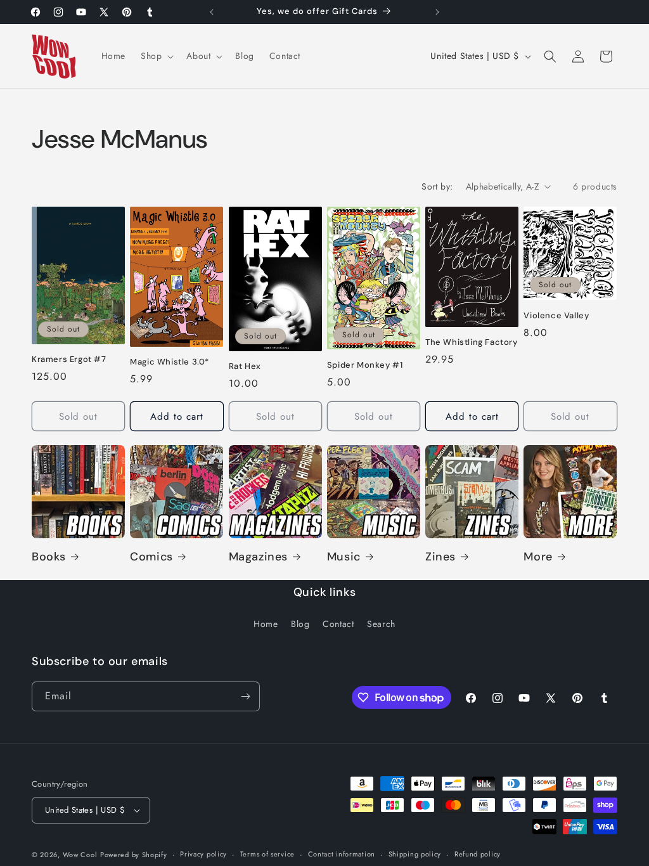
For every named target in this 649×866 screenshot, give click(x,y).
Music (344, 557)
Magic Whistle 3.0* (169, 362)
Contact (338, 623)
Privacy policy (203, 854)
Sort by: (437, 186)
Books (49, 557)
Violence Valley (556, 316)
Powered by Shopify (133, 855)
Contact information (341, 854)
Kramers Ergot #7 (69, 359)
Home (266, 623)
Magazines (258, 557)
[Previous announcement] (212, 12)
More (538, 557)
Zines (440, 557)
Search (381, 623)
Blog (300, 623)
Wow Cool (80, 855)
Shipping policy (415, 854)
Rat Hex (245, 366)
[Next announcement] (437, 12)
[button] (156, 55)
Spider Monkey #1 (365, 365)
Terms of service (267, 854)
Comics (151, 557)
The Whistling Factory (471, 342)
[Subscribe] (245, 696)
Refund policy (477, 854)
